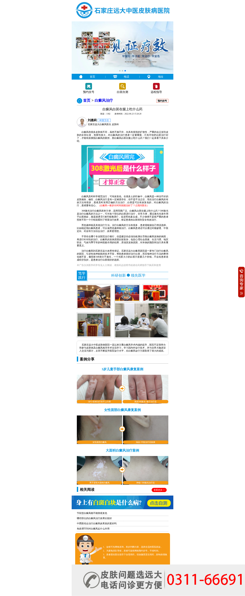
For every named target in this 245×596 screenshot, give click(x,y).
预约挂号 (88, 92)
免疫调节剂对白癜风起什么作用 (93, 528)
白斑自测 (122, 92)
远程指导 (156, 92)
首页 (92, 76)
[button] (119, 70)
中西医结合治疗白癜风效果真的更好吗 (96, 523)
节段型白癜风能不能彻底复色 (92, 513)
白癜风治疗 (104, 100)
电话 (126, 76)
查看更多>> (159, 490)
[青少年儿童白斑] (122, 72)
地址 (160, 76)
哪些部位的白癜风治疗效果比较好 (94, 518)
